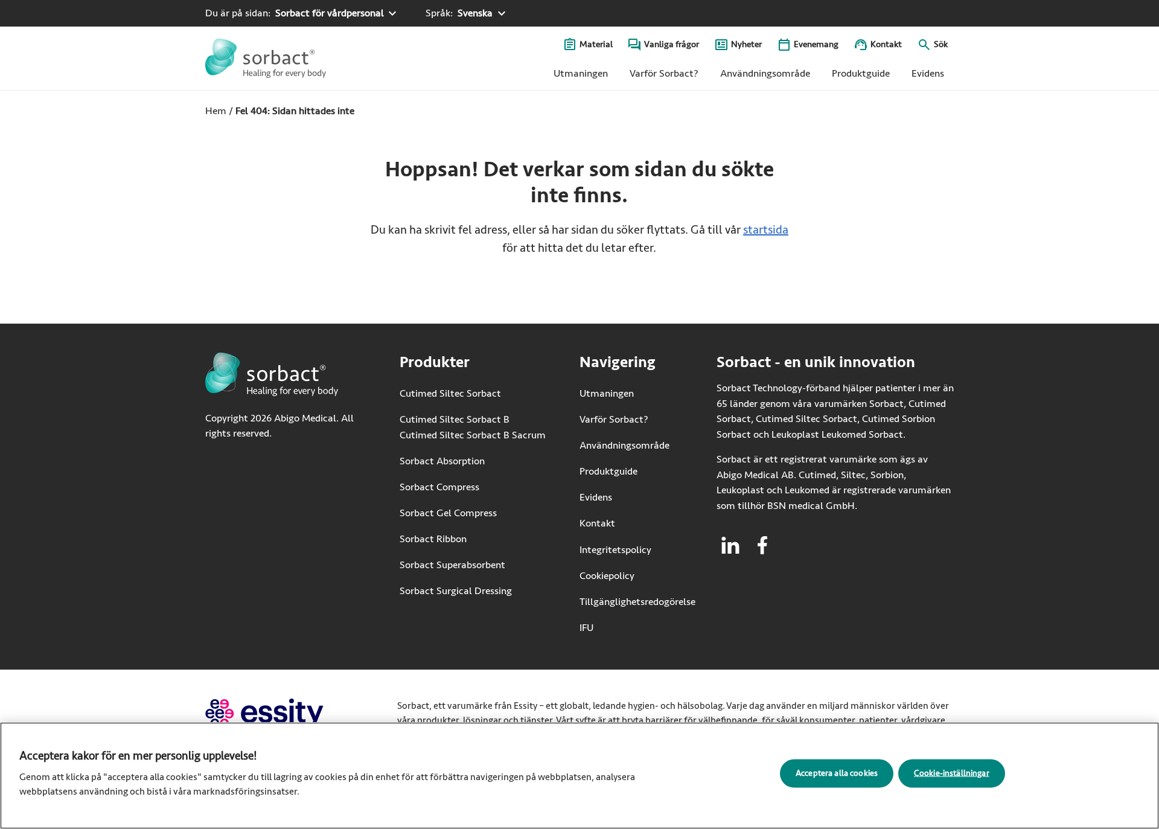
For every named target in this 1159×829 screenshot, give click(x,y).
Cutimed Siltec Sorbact (450, 393)
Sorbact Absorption (442, 461)
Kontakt (886, 44)
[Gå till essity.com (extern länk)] (285, 713)
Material (596, 44)
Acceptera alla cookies (837, 772)
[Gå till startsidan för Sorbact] (265, 58)
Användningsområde (765, 73)
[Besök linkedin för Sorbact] (730, 545)
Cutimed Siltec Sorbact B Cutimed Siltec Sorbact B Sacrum (473, 427)
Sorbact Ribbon (433, 539)
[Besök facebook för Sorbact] (762, 545)
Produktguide (861, 73)
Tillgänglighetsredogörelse (637, 601)
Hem (215, 110)
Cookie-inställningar (951, 772)
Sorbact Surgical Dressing (456, 590)
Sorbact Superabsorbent (452, 565)
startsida (765, 229)
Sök (941, 44)
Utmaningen (581, 73)
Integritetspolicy (615, 549)
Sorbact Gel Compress (448, 513)
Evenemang (816, 44)
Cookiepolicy (607, 575)
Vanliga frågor (671, 44)
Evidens (928, 73)
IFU (624, 627)
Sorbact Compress (439, 487)
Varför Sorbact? (664, 73)
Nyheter (746, 44)
